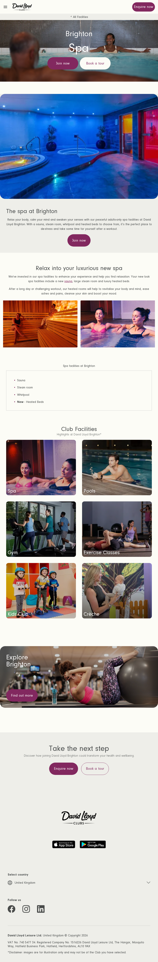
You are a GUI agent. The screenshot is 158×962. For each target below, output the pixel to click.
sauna (68, 281)
